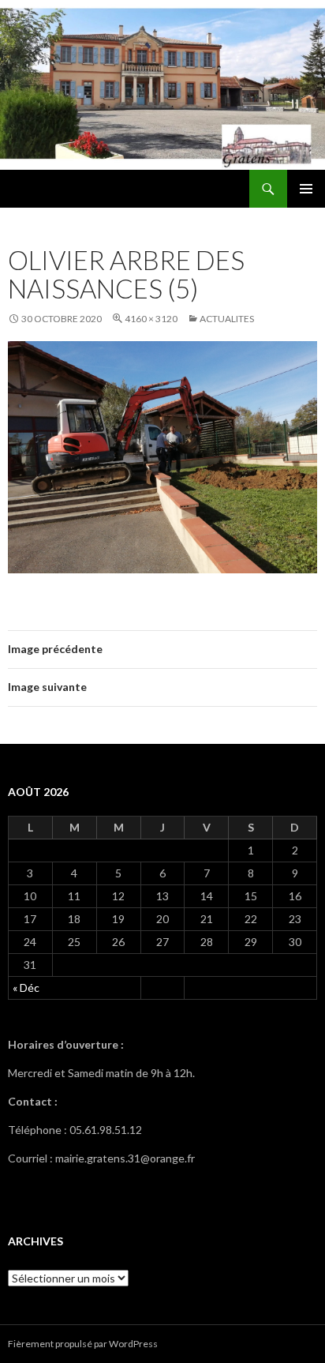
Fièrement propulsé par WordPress (83, 1344)
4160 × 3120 (151, 319)
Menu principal (306, 189)
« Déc (26, 987)
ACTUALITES (227, 319)
